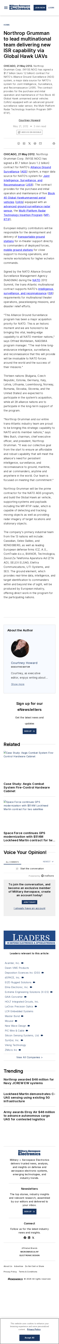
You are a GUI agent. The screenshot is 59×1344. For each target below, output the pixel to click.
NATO (36, 280)
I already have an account (29, 908)
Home (7, 25)
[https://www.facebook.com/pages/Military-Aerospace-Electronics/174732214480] (24, 1237)
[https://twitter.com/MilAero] (33, 1237)
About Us (8, 1266)
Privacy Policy (10, 1272)
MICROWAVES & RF (29, 1252)
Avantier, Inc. (12, 963)
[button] (6, 7)
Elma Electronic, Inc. (16, 987)
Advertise (18, 1266)
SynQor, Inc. (12, 1040)
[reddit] (34, 143)
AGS (24, 171)
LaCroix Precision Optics (19, 1006)
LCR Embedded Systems (19, 1011)
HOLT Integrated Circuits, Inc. (22, 1001)
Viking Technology (15, 1045)
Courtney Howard (29, 120)
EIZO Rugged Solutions (18, 982)
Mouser (9, 1020)
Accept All (29, 1338)
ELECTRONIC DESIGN (30, 1255)
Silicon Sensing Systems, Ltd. (22, 1035)
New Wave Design (15, 1025)
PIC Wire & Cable (14, 1030)
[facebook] (18, 143)
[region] (29, 869)
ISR (50, 293)
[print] (53, 143)
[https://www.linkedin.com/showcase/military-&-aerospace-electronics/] (29, 1237)
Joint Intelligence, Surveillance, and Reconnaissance (27, 180)
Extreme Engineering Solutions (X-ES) (27, 991)
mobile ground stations (18, 249)
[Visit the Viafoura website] (47, 875)
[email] (40, 143)
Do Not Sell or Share (34, 1266)
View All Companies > (29, 1057)
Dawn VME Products (17, 967)
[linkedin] (24, 143)
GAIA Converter (14, 996)
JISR (29, 184)
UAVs (19, 202)
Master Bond (12, 1016)
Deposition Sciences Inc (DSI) (22, 972)
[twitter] (29, 143)
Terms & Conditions (28, 1272)
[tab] (12, 861)
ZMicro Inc (11, 1049)
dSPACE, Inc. (12, 977)
